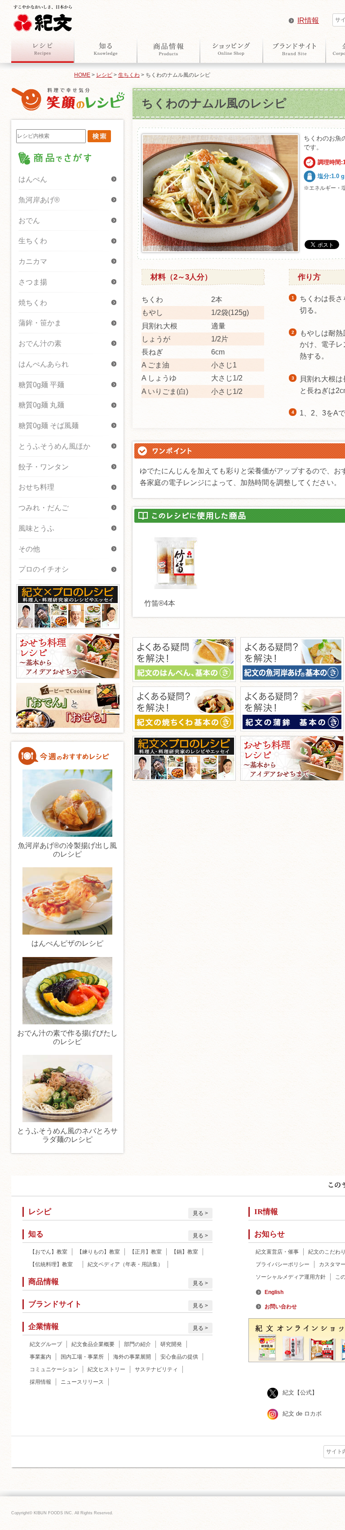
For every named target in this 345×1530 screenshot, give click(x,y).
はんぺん (32, 179)
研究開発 (171, 1344)
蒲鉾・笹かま (40, 323)
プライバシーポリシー (283, 1264)
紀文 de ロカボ (302, 1413)
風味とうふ (36, 528)
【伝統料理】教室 (54, 1264)
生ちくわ (129, 75)
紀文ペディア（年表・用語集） (125, 1264)
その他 (29, 549)
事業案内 (40, 1357)
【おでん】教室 (48, 1252)
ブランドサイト (294, 49)
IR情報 (308, 20)
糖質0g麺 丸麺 (41, 405)
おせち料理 (36, 487)
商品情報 (168, 49)
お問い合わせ (281, 1306)
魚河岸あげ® (39, 200)
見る (198, 1213)
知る (105, 49)
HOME (82, 75)
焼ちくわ (32, 302)
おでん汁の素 (40, 343)
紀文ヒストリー (106, 1369)
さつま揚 (32, 282)
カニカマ (32, 261)
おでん (29, 220)
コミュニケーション (54, 1369)
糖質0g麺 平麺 (41, 385)
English (274, 1292)
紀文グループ (46, 1344)
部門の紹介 (137, 1344)
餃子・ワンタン (43, 467)
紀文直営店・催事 (277, 1252)
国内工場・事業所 (82, 1357)
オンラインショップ (231, 49)
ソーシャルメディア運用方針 (291, 1277)
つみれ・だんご (43, 507)
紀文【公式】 (300, 1392)
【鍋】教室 (184, 1252)
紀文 (43, 16)
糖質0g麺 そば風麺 (48, 425)
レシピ (42, 49)
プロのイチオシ (43, 569)
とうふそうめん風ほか (54, 446)
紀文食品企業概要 (93, 1344)
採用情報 (40, 1382)
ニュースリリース (82, 1382)
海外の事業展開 (132, 1357)
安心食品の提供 (179, 1357)
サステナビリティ (156, 1369)
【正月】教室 (145, 1252)
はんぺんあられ (43, 364)
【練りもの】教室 (98, 1252)
